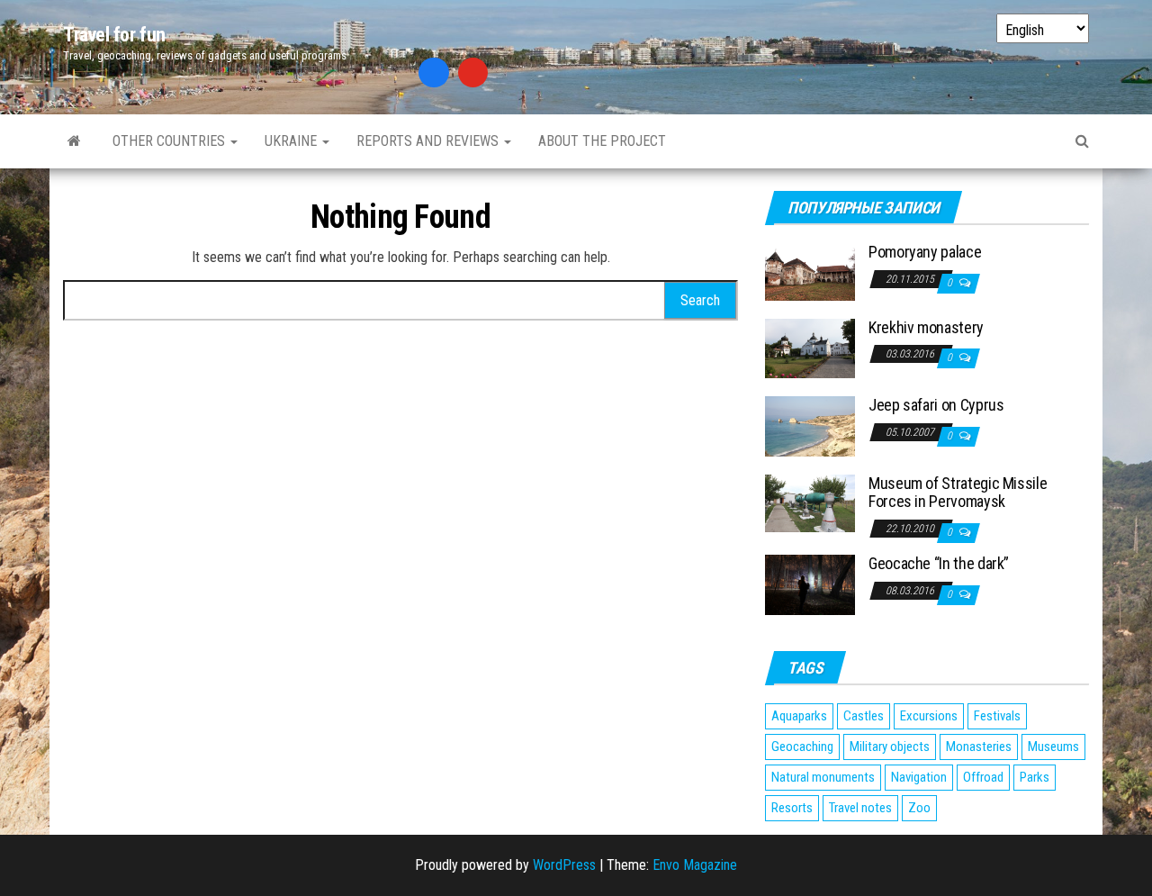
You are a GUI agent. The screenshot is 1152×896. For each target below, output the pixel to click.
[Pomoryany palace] (810, 270)
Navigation (919, 777)
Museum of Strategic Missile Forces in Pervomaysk (957, 492)
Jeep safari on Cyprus (936, 404)
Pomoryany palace (924, 251)
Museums (1053, 746)
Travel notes (860, 808)
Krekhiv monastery (926, 327)
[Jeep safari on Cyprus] (810, 425)
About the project (602, 140)
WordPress (564, 864)
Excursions (929, 716)
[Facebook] (434, 73)
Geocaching (802, 746)
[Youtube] (473, 73)
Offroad (983, 777)
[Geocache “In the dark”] (810, 584)
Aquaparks (799, 716)
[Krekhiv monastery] (810, 347)
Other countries (170, 140)
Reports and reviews (429, 140)
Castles (863, 716)
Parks (1034, 777)
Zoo (919, 808)
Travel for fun (114, 34)
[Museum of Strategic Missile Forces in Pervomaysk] (810, 502)
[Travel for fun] (74, 141)
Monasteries (979, 746)
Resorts (792, 808)
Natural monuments (823, 777)
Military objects (890, 746)
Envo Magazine (694, 864)
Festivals (997, 716)
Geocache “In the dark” (938, 563)
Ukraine (292, 140)
